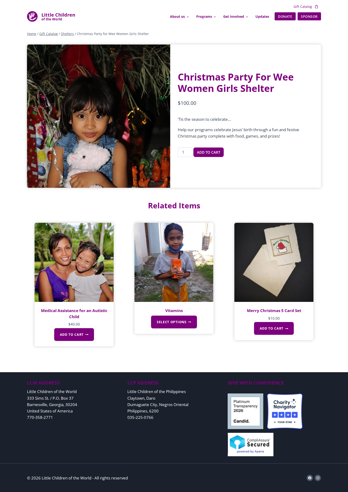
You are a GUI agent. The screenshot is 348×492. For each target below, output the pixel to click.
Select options (172, 322)
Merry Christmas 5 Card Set (274, 310)
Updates (262, 16)
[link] (316, 6)
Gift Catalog (303, 6)
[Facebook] (310, 478)
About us (177, 16)
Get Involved (233, 16)
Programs (204, 16)
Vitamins (174, 310)
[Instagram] (318, 478)
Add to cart (208, 152)
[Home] (58, 16)
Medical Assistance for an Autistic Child (74, 313)
